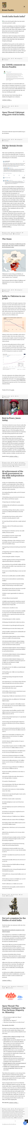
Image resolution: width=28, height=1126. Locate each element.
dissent (15, 1114)
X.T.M (13, 58)
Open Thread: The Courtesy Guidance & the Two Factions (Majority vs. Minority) (13, 1009)
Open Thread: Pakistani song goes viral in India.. (13, 113)
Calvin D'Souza (15, 894)
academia (22, 462)
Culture (19, 463)
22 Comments (6, 107)
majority (9, 1116)
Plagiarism (21, 465)
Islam (21, 1115)
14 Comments (10, 896)
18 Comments (17, 234)
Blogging (16, 1111)
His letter (10, 441)
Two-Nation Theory (10, 1117)
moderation (20, 1116)
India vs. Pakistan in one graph (13, 297)
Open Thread (4, 1110)
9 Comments (16, 466)
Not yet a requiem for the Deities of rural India (14, 919)
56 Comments (6, 291)
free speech (22, 1114)
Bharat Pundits (11, 1111)
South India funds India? (13, 16)
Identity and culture (13, 1115)
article (12, 390)
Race (24, 465)
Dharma (11, 1114)
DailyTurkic (6, 243)
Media (13, 465)
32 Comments (6, 397)
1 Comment (5, 59)
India (19, 1115)
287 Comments (19, 1117)
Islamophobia (5, 1116)
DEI (22, 463)
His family (21, 448)
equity (18, 1114)
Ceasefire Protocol (6, 1112)
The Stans (7, 239)
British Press (10, 463)
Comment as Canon (20, 1108)
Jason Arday (9, 465)
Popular (3, 987)
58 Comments (10, 987)
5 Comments (6, 140)
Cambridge (15, 463)
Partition (10, 234)
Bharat (6, 1111)
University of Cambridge (7, 466)
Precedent (13, 1110)
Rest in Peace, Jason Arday (11, 419)
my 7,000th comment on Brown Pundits (13, 66)
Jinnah (3, 234)
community (20, 1112)
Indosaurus (14, 986)
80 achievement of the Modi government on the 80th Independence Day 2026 (13, 474)
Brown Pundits (8, 10)
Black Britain (4, 463)
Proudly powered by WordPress (9, 1124)
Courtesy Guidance (6, 1114)
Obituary (16, 465)
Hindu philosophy (5, 1115)
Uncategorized (19, 58)
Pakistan (6, 234)
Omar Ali (14, 232)
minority (16, 1116)
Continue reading (7, 100)
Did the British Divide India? (12, 147)
